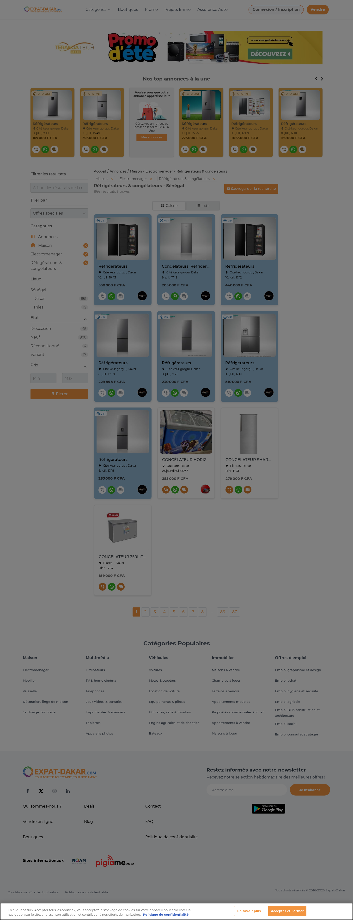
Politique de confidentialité (166, 915)
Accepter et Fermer (287, 911)
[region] (176, 911)
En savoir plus (249, 911)
